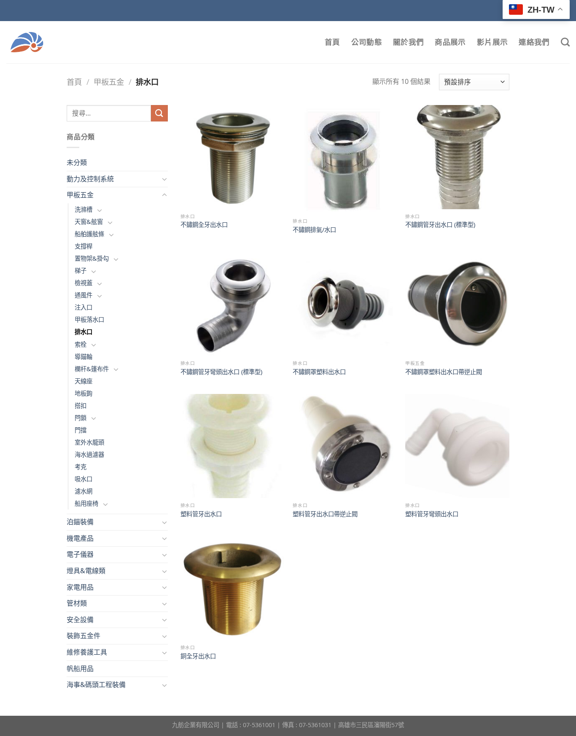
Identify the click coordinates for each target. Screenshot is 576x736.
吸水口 (83, 479)
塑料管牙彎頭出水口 (431, 514)
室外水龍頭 (89, 442)
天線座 (83, 381)
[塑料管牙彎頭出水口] (457, 446)
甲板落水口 (89, 319)
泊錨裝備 (80, 521)
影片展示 (492, 42)
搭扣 (80, 406)
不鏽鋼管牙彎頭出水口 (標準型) (221, 372)
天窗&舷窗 (89, 222)
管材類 (77, 603)
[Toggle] (164, 179)
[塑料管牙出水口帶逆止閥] (345, 446)
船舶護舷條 (89, 234)
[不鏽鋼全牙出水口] (232, 157)
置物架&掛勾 (92, 258)
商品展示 (450, 42)
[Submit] (159, 113)
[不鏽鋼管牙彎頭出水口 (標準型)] (232, 304)
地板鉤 (83, 393)
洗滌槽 (83, 209)
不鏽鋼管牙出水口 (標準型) (440, 225)
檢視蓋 (83, 283)
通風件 (83, 295)
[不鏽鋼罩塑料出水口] (345, 304)
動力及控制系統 (90, 178)
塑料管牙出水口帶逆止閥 (325, 514)
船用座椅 (86, 503)
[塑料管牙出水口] (232, 446)
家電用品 (80, 587)
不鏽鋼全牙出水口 (204, 225)
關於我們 (408, 42)
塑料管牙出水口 (201, 514)
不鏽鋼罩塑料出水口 (319, 372)
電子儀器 (80, 554)
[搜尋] (565, 41)
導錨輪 (83, 357)
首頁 (332, 42)
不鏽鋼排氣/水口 (314, 230)
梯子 (80, 271)
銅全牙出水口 (198, 656)
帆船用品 (80, 668)
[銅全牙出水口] (232, 588)
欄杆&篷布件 (92, 369)
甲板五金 (109, 81)
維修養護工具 (87, 652)
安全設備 (80, 619)
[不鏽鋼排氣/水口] (345, 159)
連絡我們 (534, 42)
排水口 (83, 332)
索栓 (80, 344)
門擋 (80, 430)
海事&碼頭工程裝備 (96, 684)
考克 (80, 467)
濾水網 (83, 491)
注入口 (83, 307)
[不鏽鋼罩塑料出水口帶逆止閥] (457, 304)
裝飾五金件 (83, 635)
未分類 (77, 162)
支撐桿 (83, 246)
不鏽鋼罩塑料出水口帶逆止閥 (443, 372)
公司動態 (366, 42)
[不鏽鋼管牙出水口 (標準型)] (457, 157)
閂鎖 (80, 418)
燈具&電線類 (86, 570)
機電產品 (80, 538)
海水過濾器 (89, 454)
